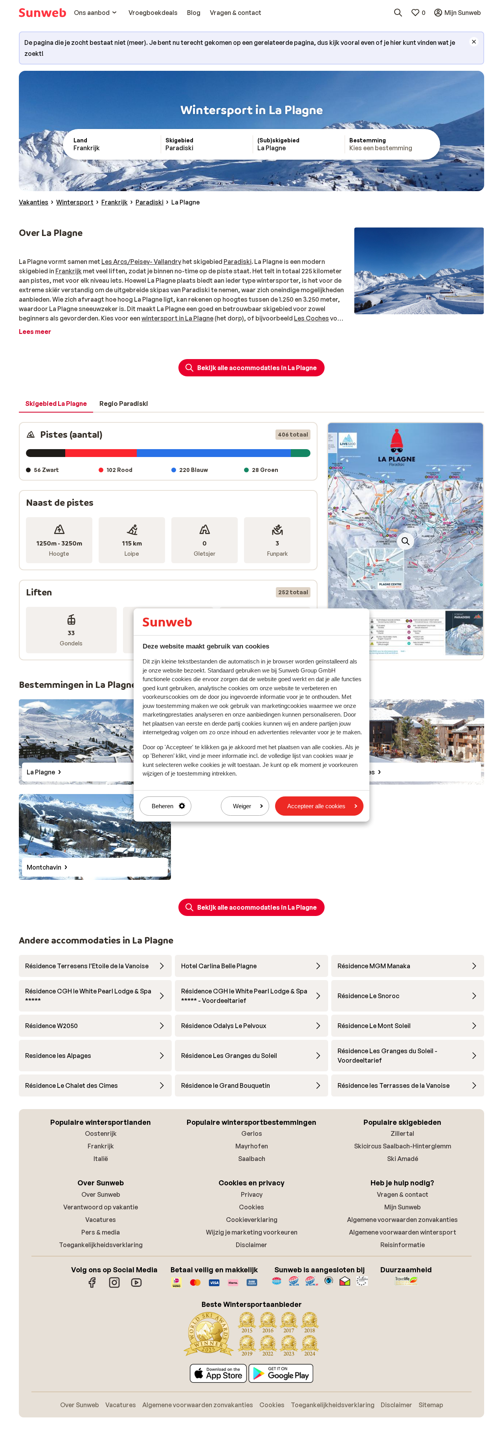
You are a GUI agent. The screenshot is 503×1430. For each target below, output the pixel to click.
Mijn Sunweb (402, 1207)
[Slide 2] (405, 651)
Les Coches (311, 318)
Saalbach (251, 1159)
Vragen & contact (402, 1194)
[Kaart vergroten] (405, 541)
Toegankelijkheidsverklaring (101, 1245)
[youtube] (136, 1286)
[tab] (56, 404)
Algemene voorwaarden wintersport (402, 1232)
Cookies (251, 1207)
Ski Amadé (402, 1159)
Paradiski (238, 261)
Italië (101, 1159)
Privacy (252, 1194)
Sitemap (431, 1405)
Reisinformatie (402, 1245)
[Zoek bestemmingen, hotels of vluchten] (398, 12)
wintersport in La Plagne (177, 318)
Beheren (162, 806)
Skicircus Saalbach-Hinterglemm (402, 1146)
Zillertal (402, 1133)
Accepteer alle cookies (316, 806)
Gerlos (251, 1133)
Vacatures (100, 1220)
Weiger (242, 806)
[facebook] (92, 1286)
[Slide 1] (399, 651)
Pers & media (100, 1232)
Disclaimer (251, 1245)
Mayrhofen (251, 1146)
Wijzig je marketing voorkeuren (251, 1232)
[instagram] (114, 1286)
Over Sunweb (100, 1194)
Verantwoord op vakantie (100, 1207)
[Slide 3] (411, 651)
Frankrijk (68, 271)
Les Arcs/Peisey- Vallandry (141, 261)
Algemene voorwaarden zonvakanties (402, 1220)
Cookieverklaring (251, 1220)
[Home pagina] (42, 12)
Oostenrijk (101, 1133)
